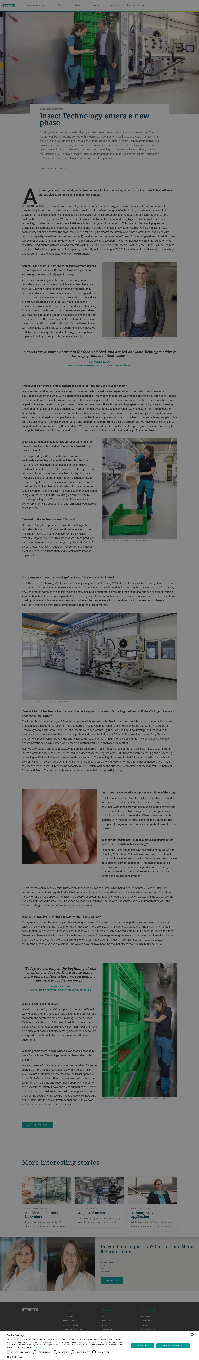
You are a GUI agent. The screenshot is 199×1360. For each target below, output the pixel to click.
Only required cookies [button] (173, 1346)
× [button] (196, 1334)
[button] (66, 1356)
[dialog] (99, 1345)
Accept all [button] (143, 1346)
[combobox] (192, 1334)
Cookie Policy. (38, 1347)
